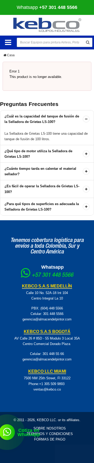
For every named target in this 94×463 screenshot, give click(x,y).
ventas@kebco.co (47, 389)
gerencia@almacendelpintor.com (47, 319)
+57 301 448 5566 (52, 275)
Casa (10, 55)
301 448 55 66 (53, 354)
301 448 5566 (53, 314)
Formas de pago (49, 439)
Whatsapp (52, 267)
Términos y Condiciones (50, 434)
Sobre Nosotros (49, 428)
